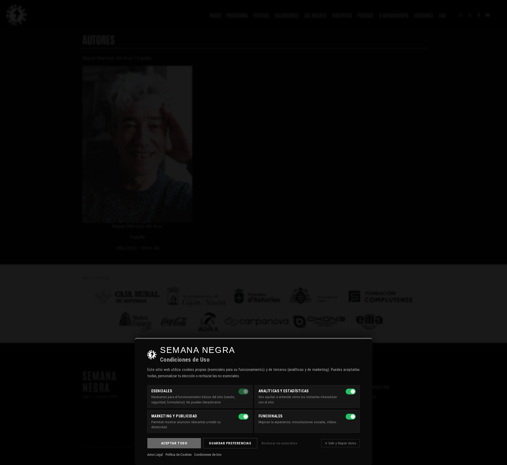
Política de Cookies (179, 455)
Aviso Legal (155, 455)
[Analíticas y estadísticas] (351, 391)
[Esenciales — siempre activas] (243, 391)
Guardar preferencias (230, 443)
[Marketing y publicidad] (243, 417)
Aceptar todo (174, 443)
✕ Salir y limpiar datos (340, 443)
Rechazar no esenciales (279, 443)
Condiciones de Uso (208, 455)
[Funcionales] (351, 417)
